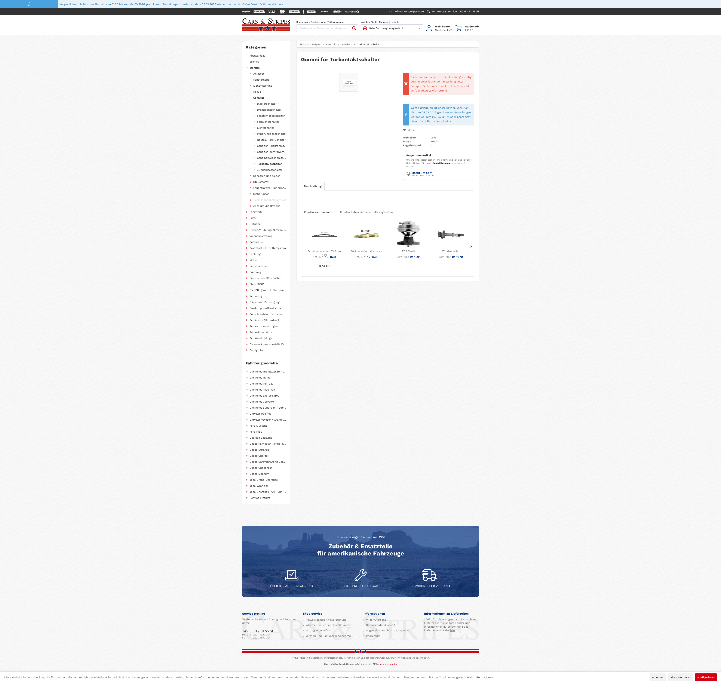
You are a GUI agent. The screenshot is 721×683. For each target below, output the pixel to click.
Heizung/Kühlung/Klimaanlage (268, 229)
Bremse (254, 61)
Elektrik (254, 67)
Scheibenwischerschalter (272, 157)
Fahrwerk (256, 211)
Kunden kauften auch (318, 212)
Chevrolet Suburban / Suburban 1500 (268, 407)
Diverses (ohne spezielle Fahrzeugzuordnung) (268, 344)
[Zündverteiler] (451, 234)
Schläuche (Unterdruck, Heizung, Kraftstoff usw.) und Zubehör (268, 320)
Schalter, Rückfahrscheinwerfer (272, 145)
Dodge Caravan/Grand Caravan (268, 461)
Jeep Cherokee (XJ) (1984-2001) (268, 491)
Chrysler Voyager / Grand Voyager (268, 419)
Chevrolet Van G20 (262, 383)
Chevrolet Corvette (262, 401)
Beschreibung (313, 186)
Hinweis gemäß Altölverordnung (325, 619)
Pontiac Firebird (260, 497)
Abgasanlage (257, 55)
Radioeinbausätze (261, 332)
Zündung (255, 272)
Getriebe (255, 223)
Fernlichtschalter (268, 121)
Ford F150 (256, 431)
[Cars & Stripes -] (266, 25)
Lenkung (255, 253)
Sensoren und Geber (266, 175)
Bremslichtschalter (269, 109)
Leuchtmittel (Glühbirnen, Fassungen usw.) (270, 187)
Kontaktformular (442, 163)
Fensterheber (262, 79)
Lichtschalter (265, 127)
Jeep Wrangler (259, 485)
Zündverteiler (451, 251)
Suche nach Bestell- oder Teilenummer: (320, 22)
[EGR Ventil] (408, 234)
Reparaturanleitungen (264, 326)
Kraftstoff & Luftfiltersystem (268, 247)
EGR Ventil (409, 251)
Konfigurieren (706, 677)
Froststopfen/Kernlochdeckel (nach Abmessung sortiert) (268, 308)
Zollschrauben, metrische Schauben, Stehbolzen (268, 314)
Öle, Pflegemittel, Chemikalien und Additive (268, 290)
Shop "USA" (257, 284)
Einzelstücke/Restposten (265, 278)
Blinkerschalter (267, 103)
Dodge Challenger (261, 467)
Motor (253, 259)
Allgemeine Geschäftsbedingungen (387, 630)
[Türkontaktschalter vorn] (366, 234)
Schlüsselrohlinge (261, 338)
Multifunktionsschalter (272, 133)
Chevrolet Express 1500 (265, 395)
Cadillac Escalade (261, 437)
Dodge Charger (259, 455)
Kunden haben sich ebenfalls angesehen (366, 212)
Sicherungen (261, 193)
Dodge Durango (259, 449)
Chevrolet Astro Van (262, 389)
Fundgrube (256, 350)
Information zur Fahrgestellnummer (328, 624)
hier (452, 630)
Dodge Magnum (259, 473)
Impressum (372, 635)
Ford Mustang (258, 425)
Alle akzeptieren (680, 677)
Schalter (258, 97)
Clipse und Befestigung (264, 302)
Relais (257, 91)
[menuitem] (439, 28)
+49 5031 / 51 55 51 (257, 631)
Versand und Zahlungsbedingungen (328, 635)
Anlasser (258, 73)
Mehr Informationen (480, 677)
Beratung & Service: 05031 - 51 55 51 (455, 11)
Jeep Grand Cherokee (264, 479)
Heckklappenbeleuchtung (269, 199)
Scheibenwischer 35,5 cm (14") (324, 253)
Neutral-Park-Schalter (271, 139)
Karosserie (256, 241)
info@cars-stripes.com (409, 11)
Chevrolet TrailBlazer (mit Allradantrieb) (268, 371)
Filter (253, 217)
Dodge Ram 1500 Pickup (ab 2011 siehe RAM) (268, 443)
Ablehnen (658, 677)
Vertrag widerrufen (317, 630)
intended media (388, 664)
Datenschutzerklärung (380, 624)
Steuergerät (260, 181)
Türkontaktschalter (269, 163)
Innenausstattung (261, 235)
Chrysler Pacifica (260, 413)
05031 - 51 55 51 (422, 173)
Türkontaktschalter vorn (366, 251)
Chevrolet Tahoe (260, 377)
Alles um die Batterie (266, 205)
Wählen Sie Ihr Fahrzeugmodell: (380, 22)
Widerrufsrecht (375, 619)
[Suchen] (354, 28)
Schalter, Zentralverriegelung (272, 151)
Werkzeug (256, 296)
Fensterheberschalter (271, 115)
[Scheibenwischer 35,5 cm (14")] (324, 234)
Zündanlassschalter (269, 169)
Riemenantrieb (259, 265)
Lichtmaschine (262, 85)
